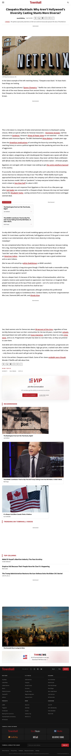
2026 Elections (28, 679)
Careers (27, 711)
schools (65, 332)
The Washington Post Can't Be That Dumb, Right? (18, 436)
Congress (27, 682)
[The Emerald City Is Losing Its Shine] (35, 626)
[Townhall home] (8, 669)
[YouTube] (41, 669)
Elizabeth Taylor (17, 193)
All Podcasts (5, 719)
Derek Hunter (51, 682)
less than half (20, 183)
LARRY (3, 705)
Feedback (21, 750)
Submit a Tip (28, 713)
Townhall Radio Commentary (9, 716)
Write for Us (27, 716)
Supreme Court (28, 697)
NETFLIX (20, 371)
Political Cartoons (6, 691)
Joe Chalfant (6, 438)
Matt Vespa (6, 482)
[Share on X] (35, 18)
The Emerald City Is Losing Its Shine (14, 648)
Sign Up (65, 745)
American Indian (10, 256)
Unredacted (5, 711)
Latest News (5, 682)
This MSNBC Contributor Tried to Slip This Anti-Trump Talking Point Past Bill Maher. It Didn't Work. (33, 479)
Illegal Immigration (29, 694)
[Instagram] (34, 669)
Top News (4, 679)
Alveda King (35, 295)
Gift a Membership (52, 708)
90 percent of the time (44, 329)
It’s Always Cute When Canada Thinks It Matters (18, 514)
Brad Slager (51, 688)
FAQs (59, 669)
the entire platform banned (57, 165)
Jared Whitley (21, 18)
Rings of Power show (36, 135)
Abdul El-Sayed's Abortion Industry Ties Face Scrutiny (22, 559)
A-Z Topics (28, 675)
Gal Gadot (10, 190)
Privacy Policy (14, 750)
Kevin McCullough (52, 685)
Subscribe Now (44, 395)
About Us (27, 705)
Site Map (37, 750)
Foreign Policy (28, 691)
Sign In (53, 669)
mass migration (37, 335)
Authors (4, 697)
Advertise (27, 708)
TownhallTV (5, 694)
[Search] (68, 2)
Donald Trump (28, 685)
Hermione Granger (52, 133)
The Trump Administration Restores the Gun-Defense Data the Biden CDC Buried (32, 573)
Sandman (16, 135)
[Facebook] (37, 669)
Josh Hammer (51, 694)
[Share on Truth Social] (39, 18)
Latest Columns (5, 685)
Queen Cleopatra (30, 87)
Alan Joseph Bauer (52, 691)
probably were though (57, 357)
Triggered (4, 708)
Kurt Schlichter (7, 516)
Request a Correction (29, 750)
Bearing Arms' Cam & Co (8, 713)
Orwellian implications (18, 142)
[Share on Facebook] (42, 18)
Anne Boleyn (47, 138)
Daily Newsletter (52, 711)
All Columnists (51, 697)
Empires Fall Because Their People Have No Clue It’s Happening (26, 566)
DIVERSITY (4, 371)
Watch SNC (50, 713)
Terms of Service (5, 750)
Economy (27, 688)
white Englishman (30, 263)
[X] (31, 669)
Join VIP (66, 669)
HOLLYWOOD (13, 371)
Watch (3, 688)
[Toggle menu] (3, 2)
